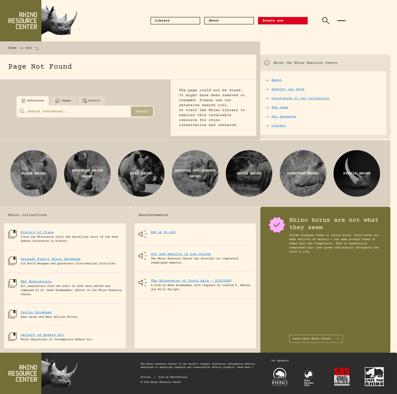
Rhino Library (223, 110)
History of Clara (37, 232)
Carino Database (36, 312)
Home (12, 48)
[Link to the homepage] (41, 20)
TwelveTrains (178, 377)
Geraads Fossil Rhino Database (51, 259)
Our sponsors (280, 360)
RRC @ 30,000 (163, 232)
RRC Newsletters (36, 282)
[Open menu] (341, 20)
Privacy (146, 377)
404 (29, 48)
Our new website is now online (181, 254)
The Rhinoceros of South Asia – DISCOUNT (191, 281)
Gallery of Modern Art (42, 335)
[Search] (326, 20)
